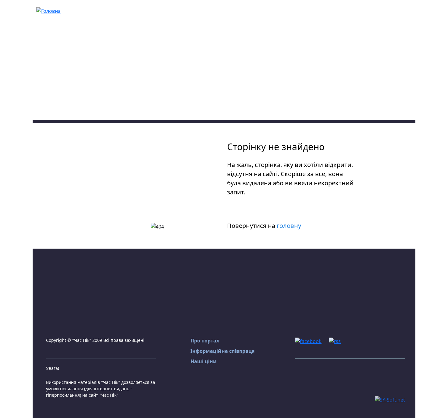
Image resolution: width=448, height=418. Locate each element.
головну (289, 225)
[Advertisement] (224, 77)
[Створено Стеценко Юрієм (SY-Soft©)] (390, 399)
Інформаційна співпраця (222, 351)
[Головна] (48, 10)
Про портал (204, 340)
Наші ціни (203, 361)
